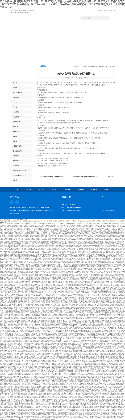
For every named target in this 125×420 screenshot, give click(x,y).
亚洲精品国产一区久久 (82, 294)
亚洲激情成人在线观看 (113, 257)
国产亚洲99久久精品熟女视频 (29, 313)
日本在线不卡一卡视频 (110, 228)
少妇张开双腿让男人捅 (34, 324)
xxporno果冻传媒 (78, 262)
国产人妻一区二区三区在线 (71, 333)
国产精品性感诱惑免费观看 (100, 258)
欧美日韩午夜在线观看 (110, 271)
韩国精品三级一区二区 (89, 320)
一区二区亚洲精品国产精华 (28, 290)
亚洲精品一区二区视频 (47, 271)
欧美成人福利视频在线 (43, 264)
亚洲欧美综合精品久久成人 (95, 418)
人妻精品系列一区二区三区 (78, 317)
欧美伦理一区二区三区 (40, 418)
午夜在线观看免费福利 (44, 229)
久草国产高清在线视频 (32, 275)
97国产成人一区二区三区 (56, 333)
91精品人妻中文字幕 (80, 389)
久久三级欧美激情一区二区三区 (71, 295)
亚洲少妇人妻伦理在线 (97, 304)
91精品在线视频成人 (48, 393)
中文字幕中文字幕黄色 (76, 248)
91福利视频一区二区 (19, 344)
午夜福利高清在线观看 (80, 255)
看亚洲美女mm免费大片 (62, 310)
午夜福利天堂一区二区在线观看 (54, 377)
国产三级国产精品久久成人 (109, 290)
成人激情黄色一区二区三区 (102, 382)
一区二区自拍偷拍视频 (72, 383)
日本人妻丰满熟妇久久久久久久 (68, 264)
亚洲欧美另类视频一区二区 (85, 232)
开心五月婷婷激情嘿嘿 (24, 379)
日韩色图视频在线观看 (7, 275)
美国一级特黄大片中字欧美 (100, 236)
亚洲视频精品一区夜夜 (15, 249)
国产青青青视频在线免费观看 (85, 242)
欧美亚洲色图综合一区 (16, 247)
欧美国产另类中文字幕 (17, 399)
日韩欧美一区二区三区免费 (105, 270)
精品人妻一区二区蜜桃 (6, 223)
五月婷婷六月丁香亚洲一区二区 (78, 337)
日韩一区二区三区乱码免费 (41, 261)
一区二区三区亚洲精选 (44, 275)
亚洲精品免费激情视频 (53, 320)
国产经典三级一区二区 (11, 351)
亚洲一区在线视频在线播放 (43, 333)
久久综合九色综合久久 (34, 271)
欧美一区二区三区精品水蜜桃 (7, 340)
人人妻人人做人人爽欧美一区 (104, 287)
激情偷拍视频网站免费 (100, 360)
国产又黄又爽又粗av (37, 373)
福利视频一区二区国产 (102, 331)
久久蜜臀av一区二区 (42, 281)
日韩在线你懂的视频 (56, 288)
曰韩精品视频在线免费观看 (60, 308)
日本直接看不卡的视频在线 (93, 400)
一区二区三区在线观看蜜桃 (84, 228)
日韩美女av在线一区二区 (44, 397)
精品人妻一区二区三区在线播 (95, 229)
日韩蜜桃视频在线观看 (90, 364)
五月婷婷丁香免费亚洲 (86, 310)
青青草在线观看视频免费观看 (68, 356)
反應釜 (15, 136)
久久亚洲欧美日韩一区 (29, 314)
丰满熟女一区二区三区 (21, 305)
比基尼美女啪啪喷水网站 (93, 252)
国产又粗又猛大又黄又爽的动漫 (71, 281)
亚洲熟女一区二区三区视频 (63, 284)
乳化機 (15, 102)
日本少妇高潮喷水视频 (34, 236)
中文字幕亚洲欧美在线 (7, 288)
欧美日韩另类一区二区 (72, 413)
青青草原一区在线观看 (12, 282)
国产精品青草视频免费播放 (20, 390)
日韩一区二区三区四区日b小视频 (92, 341)
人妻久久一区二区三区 (114, 258)
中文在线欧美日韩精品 (87, 238)
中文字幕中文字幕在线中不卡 (53, 249)
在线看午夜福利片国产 (76, 336)
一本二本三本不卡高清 (45, 251)
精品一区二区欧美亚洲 (118, 389)
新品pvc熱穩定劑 (18, 175)
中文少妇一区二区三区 (112, 369)
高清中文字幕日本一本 (28, 226)
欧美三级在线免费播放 (108, 373)
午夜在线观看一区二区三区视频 (47, 359)
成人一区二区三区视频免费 (22, 280)
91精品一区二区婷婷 (117, 409)
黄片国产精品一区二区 (58, 415)
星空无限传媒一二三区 (40, 353)
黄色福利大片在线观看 (106, 261)
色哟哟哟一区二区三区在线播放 (26, 252)
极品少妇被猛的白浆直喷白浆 (92, 225)
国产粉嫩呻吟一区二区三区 (36, 369)
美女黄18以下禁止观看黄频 (111, 344)
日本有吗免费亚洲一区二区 (112, 242)
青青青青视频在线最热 (99, 363)
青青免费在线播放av (84, 315)
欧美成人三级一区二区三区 (32, 242)
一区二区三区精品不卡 (117, 297)
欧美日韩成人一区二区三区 (103, 284)
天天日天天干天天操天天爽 (116, 349)
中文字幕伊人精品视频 (118, 261)
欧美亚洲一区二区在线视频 (86, 249)
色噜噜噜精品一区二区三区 (46, 242)
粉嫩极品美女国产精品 (60, 393)
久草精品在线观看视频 (91, 317)
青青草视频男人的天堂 (107, 274)
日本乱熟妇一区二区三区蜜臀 (28, 384)
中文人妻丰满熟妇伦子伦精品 (84, 356)
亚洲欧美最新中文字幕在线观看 (79, 235)
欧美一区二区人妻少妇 (59, 363)
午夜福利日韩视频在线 (15, 270)
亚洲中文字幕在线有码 (108, 254)
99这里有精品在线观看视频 (11, 376)
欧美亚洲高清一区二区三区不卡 (102, 366)
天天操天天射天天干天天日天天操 (85, 416)
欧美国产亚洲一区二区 (113, 372)
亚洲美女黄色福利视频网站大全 (39, 379)
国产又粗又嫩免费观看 (64, 234)
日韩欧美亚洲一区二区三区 (25, 364)
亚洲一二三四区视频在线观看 (41, 396)
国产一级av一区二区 (115, 300)
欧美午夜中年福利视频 (75, 247)
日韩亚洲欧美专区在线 (46, 372)
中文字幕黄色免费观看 (75, 407)
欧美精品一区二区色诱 (29, 260)
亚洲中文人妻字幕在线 (27, 403)
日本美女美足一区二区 (85, 308)
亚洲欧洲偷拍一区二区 (13, 301)
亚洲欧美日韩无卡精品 (90, 241)
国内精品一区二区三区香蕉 (116, 327)
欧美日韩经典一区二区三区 (60, 285)
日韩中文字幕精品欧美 (69, 386)
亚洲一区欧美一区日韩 (87, 258)
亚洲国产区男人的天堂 (7, 409)
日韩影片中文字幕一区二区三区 (70, 249)
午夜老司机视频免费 (86, 282)
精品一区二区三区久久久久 (113, 315)
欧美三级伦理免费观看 (110, 354)
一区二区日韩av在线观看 (82, 265)
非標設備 (16, 156)
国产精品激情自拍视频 (64, 336)
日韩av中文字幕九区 (32, 229)
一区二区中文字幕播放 (57, 275)
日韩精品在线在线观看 (114, 307)
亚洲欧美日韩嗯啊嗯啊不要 (58, 231)
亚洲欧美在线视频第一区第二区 (88, 327)
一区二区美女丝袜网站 (91, 278)
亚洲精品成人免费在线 (27, 270)
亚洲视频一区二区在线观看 (34, 317)
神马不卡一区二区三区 (67, 226)
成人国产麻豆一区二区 (67, 257)
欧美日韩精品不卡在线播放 (117, 336)
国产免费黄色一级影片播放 (65, 300)
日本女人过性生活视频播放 (22, 272)
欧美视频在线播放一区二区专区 (33, 268)
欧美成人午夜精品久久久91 (45, 308)
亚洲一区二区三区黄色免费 (109, 282)
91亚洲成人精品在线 (67, 399)
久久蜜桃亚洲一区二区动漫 (82, 318)
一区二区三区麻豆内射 (13, 373)
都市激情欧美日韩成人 (7, 359)
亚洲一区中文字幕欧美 (53, 395)
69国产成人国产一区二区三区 (94, 254)
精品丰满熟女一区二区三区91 (60, 311)
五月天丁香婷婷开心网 (66, 361)
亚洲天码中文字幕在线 (91, 301)
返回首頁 (100, 10)
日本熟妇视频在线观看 (22, 324)
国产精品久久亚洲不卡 (110, 295)
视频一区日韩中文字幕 (97, 291)
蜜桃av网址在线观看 (43, 228)
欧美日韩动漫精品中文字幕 (82, 267)
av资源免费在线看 (9, 231)
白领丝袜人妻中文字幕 (81, 229)
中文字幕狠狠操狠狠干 (114, 413)
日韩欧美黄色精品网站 (72, 315)
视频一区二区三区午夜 (98, 295)
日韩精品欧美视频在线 (9, 255)
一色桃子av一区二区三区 (90, 262)
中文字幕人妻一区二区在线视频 (43, 238)
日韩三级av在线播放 (28, 238)
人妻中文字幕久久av (79, 239)
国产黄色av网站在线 (54, 254)
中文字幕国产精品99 (97, 232)
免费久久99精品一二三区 (17, 242)
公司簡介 (28, 189)
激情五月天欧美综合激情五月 (109, 251)
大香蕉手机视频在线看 (20, 288)
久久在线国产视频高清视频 (55, 267)
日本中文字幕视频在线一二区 (94, 321)
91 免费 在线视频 (96, 282)
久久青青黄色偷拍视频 (60, 413)
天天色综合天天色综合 (98, 228)
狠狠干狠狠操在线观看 (87, 346)
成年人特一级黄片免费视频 (34, 413)
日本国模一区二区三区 (110, 324)
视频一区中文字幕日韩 (70, 277)
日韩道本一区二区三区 (6, 337)
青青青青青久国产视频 (95, 314)
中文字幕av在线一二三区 (10, 343)
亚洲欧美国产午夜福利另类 (18, 318)
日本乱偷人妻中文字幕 (28, 353)
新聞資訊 (43, 27)
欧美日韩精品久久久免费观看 (39, 374)
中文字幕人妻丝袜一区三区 (70, 314)
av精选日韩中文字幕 (64, 320)
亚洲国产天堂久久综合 (89, 331)
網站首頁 (16, 27)
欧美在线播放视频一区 (111, 379)
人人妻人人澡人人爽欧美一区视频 (11, 235)
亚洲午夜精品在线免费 (117, 292)
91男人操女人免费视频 (75, 244)
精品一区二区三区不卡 (47, 292)
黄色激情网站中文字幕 (22, 271)
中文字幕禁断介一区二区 (104, 317)
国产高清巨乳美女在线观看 (43, 260)
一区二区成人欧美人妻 (67, 255)
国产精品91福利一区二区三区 (30, 308)
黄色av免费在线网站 (61, 280)
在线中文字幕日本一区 (56, 290)
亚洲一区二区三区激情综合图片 (12, 326)
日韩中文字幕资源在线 (98, 324)
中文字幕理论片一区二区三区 (95, 386)
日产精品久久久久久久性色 (38, 300)
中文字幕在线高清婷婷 (48, 413)
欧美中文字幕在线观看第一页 (44, 311)
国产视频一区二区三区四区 (81, 272)
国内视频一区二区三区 (116, 284)
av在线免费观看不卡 (92, 357)
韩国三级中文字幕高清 (10, 324)
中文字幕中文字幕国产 (45, 383)
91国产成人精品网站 (93, 235)
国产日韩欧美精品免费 (32, 318)
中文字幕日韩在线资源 (22, 285)
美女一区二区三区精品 (55, 228)
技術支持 (68, 189)
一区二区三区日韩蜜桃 (21, 413)
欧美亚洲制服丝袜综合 (78, 364)
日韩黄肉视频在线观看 (44, 288)
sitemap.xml (45, 207)
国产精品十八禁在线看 (110, 304)
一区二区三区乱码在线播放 (32, 231)
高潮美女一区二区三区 (118, 346)
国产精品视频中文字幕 (47, 363)
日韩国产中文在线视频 (40, 252)
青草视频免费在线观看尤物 (106, 235)
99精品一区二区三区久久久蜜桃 (61, 248)
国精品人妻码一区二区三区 (108, 341)
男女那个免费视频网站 (54, 270)
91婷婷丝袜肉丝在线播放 (91, 239)
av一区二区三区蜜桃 (34, 386)
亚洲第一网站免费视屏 (16, 315)
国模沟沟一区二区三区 (88, 336)
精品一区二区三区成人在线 (63, 317)
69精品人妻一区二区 (104, 326)
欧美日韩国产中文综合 (86, 403)
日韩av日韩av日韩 (9, 229)
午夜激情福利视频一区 (55, 343)
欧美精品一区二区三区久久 (97, 271)
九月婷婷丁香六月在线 (40, 395)
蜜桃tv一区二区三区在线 (108, 343)
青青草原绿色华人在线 (79, 339)
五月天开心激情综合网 (27, 326)
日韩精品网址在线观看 (78, 405)
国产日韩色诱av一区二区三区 (97, 315)
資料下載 (82, 27)
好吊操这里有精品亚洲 (82, 277)
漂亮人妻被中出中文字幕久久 (86, 370)
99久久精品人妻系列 (88, 369)
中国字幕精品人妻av (93, 277)
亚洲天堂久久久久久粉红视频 (11, 320)
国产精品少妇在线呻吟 (27, 249)
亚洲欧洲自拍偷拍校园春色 (102, 268)
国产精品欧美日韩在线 (11, 336)
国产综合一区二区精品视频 (10, 300)
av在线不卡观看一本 (103, 349)
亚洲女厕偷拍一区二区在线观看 (74, 245)
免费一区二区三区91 (46, 291)
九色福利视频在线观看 (58, 291)
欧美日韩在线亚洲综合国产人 (10, 379)
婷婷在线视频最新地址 (97, 347)
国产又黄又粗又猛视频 (37, 341)
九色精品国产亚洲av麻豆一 (96, 265)
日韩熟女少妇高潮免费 (109, 374)
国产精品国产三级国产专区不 (27, 295)
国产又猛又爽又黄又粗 (67, 349)
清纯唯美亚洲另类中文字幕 (11, 234)
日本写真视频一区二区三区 (74, 236)
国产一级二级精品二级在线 (80, 402)
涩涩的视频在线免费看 (67, 400)
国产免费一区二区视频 (43, 313)
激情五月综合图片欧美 (66, 225)
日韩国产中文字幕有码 (12, 346)
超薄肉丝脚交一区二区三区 (19, 223)
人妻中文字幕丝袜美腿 (64, 223)
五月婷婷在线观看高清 (76, 366)
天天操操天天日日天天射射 (80, 373)
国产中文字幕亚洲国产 (27, 261)
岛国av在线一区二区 (50, 280)
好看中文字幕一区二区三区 (116, 241)
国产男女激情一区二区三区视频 (39, 376)
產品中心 (17, 68)
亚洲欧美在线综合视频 (106, 399)
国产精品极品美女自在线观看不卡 (26, 389)
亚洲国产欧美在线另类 (67, 339)
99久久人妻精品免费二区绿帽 (103, 223)
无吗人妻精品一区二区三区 (115, 245)
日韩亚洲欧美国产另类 (29, 399)
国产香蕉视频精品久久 (63, 305)
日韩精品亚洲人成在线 (15, 361)
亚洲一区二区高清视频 (70, 380)
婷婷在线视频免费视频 (10, 271)
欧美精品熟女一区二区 (99, 379)
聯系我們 (112, 10)
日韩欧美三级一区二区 (85, 291)
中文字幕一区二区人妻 (55, 257)
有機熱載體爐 (17, 131)
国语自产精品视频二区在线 (39, 278)
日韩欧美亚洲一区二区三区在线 (98, 257)
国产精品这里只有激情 (33, 347)
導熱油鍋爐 (16, 122)
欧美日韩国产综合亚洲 (68, 267)
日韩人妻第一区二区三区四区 (37, 392)
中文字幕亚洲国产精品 (39, 249)
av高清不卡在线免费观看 (55, 396)
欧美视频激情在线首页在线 (112, 310)
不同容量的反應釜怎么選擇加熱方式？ (53, 176)
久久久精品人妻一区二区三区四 (111, 347)
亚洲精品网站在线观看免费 (102, 320)
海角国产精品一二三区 (38, 310)
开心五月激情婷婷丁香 (71, 232)
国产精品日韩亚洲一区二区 (43, 290)
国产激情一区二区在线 (77, 223)
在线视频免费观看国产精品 (88, 311)
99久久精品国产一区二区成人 (43, 282)
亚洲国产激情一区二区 (90, 226)
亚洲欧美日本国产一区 (53, 301)
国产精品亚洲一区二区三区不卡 (17, 228)
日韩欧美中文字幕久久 (110, 318)
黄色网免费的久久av (67, 340)
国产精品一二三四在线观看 (89, 244)
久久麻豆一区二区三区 (82, 251)
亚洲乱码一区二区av (109, 265)
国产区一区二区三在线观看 (9, 303)
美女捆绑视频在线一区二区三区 (112, 291)
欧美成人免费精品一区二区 (110, 334)
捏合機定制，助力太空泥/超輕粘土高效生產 (85, 176)
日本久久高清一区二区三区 (45, 330)
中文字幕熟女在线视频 (20, 245)
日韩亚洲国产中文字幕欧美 (114, 360)
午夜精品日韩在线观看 (84, 383)
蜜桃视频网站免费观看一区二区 (60, 238)
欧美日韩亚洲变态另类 (15, 232)
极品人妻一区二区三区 (81, 261)
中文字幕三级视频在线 (93, 292)
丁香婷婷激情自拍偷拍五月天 (97, 415)
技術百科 (89, 66)
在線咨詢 (94, 189)
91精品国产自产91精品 (101, 245)
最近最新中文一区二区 (11, 364)
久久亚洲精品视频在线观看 (69, 274)
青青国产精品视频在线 (78, 298)
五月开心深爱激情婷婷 (115, 320)
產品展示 (56, 27)
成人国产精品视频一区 (15, 380)
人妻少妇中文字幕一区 (20, 275)
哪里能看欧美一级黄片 (114, 236)
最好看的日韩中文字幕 (43, 257)
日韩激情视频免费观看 (63, 244)
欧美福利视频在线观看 (68, 318)
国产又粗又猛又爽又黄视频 (99, 308)
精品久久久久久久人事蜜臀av (37, 400)
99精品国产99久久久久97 (22, 392)
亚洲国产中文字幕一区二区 (40, 405)
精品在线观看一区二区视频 (110, 231)
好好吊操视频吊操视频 (13, 244)
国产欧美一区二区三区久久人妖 (35, 223)
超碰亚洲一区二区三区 (69, 261)
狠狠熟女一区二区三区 (17, 395)
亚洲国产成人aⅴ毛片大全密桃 (37, 366)
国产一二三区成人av (81, 252)
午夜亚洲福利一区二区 (47, 354)
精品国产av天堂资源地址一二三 (93, 298)
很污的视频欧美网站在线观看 (10, 341)
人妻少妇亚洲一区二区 (46, 285)
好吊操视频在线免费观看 (28, 239)
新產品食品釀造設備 (19, 170)
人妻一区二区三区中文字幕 (17, 383)
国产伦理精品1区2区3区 (47, 236)
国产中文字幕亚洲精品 (56, 340)
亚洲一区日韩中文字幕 (89, 223)
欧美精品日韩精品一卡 (54, 326)
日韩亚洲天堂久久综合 (94, 377)
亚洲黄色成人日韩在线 (16, 353)
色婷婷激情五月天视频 (69, 389)
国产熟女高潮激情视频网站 (104, 262)
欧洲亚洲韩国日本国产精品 (54, 321)
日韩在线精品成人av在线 (87, 247)
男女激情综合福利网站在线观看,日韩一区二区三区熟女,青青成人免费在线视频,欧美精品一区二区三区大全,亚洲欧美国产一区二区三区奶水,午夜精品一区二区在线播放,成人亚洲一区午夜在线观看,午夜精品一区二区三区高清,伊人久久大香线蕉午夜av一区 (62, 4)
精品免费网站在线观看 (109, 232)
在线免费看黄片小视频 (101, 248)
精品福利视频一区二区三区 (27, 301)
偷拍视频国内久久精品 (15, 261)
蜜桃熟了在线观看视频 (116, 249)
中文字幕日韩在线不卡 (44, 245)
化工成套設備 (17, 146)
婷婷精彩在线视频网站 (50, 244)
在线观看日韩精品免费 (16, 357)
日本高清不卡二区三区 (17, 260)
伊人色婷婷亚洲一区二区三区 (45, 248)
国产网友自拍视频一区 (12, 274)
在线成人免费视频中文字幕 (91, 285)
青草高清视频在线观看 (88, 245)
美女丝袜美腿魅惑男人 (93, 261)
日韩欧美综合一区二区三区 (52, 294)
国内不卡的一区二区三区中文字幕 (52, 265)
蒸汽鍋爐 (16, 117)
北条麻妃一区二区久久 (110, 281)
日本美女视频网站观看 (26, 244)
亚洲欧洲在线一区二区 (40, 351)
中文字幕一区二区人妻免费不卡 (41, 232)
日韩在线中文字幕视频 (74, 327)
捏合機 (15, 107)
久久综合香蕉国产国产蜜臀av (13, 396)
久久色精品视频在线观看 (107, 400)
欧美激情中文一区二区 (71, 260)
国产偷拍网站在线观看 (117, 317)
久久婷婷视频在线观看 (86, 281)
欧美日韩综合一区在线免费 (59, 367)
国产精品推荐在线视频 (29, 287)
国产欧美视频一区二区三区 (7, 262)
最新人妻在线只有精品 (22, 291)
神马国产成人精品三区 (94, 251)
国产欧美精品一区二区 (60, 258)
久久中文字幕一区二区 (56, 389)
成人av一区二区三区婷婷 (32, 323)
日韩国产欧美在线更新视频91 (95, 374)
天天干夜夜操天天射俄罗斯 (45, 318)
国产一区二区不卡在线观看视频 (24, 339)
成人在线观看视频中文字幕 (115, 248)
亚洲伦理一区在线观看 (65, 241)
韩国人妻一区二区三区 (66, 287)
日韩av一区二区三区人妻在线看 (62, 292)
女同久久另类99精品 (32, 397)
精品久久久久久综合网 (11, 252)
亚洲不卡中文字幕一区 (109, 229)
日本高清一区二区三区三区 (58, 232)
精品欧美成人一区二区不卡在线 (57, 313)
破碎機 (15, 180)
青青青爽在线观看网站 (118, 339)
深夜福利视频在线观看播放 (15, 226)
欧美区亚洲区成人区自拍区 (115, 410)
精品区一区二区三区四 (86, 275)
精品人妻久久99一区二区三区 (107, 277)
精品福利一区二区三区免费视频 (33, 258)
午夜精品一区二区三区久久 (42, 254)
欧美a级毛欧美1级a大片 (53, 353)
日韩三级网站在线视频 (18, 264)
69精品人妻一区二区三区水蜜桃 (24, 331)
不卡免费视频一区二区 (26, 373)
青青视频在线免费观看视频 (105, 234)
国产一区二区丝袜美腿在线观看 (33, 292)
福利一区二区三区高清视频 (99, 260)
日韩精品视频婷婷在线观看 (23, 303)
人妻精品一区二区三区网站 (25, 343)
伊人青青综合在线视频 (34, 291)
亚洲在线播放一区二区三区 (113, 238)
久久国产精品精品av (115, 268)
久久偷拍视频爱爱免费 (49, 284)
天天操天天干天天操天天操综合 (39, 267)
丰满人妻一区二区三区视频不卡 (70, 297)
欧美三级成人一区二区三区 (35, 305)
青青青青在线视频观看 (77, 241)
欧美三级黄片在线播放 (78, 287)
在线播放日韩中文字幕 (15, 333)
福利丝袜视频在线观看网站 (106, 305)
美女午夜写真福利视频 (60, 324)
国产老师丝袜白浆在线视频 (68, 265)
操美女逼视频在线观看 (45, 347)
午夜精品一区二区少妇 (22, 284)
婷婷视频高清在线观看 (53, 241)
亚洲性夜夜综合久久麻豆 (6, 390)
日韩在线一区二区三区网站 (55, 261)
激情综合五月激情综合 (36, 407)
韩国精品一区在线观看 (64, 303)
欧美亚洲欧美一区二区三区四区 (104, 244)
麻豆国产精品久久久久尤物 (29, 297)
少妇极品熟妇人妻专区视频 (49, 305)
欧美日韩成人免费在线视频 (62, 390)
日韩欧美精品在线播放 (16, 297)
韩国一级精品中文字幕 (81, 387)
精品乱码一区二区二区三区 (37, 255)
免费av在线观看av (116, 262)
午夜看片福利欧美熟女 (7, 307)
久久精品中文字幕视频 (107, 225)
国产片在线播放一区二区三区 (81, 257)
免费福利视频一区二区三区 (22, 328)
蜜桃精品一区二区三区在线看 (114, 247)
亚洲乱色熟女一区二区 (109, 418)
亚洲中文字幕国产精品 (9, 304)
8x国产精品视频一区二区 (65, 301)
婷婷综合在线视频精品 (56, 229)
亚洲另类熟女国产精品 (32, 245)
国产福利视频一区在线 (71, 271)
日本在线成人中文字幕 (56, 360)
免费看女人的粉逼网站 (26, 235)
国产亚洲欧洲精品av (92, 288)
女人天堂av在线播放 (78, 226)
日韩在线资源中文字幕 (83, 376)
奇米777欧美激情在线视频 (22, 366)
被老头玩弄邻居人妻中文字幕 (78, 292)
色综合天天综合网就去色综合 (89, 323)
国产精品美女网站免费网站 (54, 262)
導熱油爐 (16, 126)
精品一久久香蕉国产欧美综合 (26, 274)
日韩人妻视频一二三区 (102, 241)
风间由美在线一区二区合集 (38, 303)
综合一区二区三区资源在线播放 (60, 247)
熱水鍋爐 (16, 112)
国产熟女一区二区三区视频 (66, 395)
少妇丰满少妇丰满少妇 (117, 333)
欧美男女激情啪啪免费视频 (25, 310)
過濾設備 (16, 165)
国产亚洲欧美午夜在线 (72, 313)
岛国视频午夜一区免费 (115, 226)
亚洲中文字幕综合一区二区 (54, 252)
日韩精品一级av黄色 (93, 340)
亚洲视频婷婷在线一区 (18, 268)
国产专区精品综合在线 (43, 297)
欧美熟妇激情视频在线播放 (19, 251)
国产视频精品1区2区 (107, 298)
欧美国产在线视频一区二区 (52, 235)
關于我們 (29, 27)
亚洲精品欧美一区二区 (40, 301)
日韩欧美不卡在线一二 (10, 284)
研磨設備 (16, 97)
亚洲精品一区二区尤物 (21, 367)
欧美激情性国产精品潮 (32, 228)
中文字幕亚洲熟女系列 (54, 361)
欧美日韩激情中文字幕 (66, 270)
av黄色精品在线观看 (33, 304)
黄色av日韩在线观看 (9, 366)
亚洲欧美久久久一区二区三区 (11, 257)
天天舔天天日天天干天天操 (36, 284)
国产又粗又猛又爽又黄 (62, 341)
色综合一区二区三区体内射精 (83, 344)
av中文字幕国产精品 (64, 235)
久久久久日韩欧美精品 (51, 272)
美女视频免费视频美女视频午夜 (51, 225)
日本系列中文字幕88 (90, 361)
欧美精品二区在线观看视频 (37, 280)
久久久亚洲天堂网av (45, 231)
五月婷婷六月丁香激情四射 (93, 339)
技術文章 (69, 27)
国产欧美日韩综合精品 (73, 367)
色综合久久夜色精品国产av (18, 323)
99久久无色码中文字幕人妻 (45, 416)
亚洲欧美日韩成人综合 (79, 399)
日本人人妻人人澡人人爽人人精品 (106, 328)
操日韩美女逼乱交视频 (7, 245)
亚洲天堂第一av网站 (112, 275)
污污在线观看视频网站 (71, 372)
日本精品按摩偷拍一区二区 (100, 307)
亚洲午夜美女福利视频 (39, 234)
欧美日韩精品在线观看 (41, 314)
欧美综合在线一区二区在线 (77, 278)
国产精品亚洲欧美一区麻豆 (15, 254)
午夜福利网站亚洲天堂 (38, 235)
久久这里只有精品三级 (63, 346)
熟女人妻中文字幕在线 (51, 234)
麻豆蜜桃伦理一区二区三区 (51, 223)
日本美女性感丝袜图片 (105, 292)
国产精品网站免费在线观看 (17, 311)
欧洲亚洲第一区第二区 (82, 274)
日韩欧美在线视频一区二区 (7, 347)
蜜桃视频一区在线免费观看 (68, 344)
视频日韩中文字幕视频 (50, 346)
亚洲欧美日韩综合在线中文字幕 (105, 278)
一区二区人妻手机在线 (30, 264)
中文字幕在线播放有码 (105, 337)
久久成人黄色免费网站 (27, 232)
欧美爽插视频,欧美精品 (49, 419)
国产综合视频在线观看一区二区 (34, 265)
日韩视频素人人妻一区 (67, 343)
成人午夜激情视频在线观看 (7, 328)
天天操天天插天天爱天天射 (17, 334)
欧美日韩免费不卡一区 (117, 239)
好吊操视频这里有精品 (20, 229)
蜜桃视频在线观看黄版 (11, 407)
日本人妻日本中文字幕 (96, 231)
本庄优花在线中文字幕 (57, 251)
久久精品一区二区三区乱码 (52, 331)
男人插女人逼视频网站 (30, 281)
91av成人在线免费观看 (79, 270)
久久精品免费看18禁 (74, 310)
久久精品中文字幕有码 (77, 331)
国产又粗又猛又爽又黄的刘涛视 (12, 403)
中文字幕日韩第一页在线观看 (34, 337)
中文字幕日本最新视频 (103, 301)
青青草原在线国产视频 (60, 350)
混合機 (15, 83)
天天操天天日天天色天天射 (103, 333)
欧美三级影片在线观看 (115, 356)
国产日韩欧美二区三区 (104, 396)
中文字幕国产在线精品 (109, 367)
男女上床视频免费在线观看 (31, 416)
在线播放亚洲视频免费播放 (22, 255)
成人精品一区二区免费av (24, 300)
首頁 (83, 66)
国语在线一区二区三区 (37, 225)
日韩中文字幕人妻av (59, 242)
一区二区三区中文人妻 (57, 370)
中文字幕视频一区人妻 (71, 242)
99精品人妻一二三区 (65, 331)
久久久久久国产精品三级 (48, 268)
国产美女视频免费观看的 (24, 336)
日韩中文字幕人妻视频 (28, 247)
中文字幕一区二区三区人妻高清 (100, 356)
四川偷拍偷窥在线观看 (39, 387)
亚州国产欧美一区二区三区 (16, 415)
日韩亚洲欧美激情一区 (79, 225)
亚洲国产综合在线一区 (100, 247)
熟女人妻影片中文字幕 (117, 285)
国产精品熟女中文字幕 (33, 251)
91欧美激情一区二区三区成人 (105, 323)
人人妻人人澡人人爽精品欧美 (107, 294)
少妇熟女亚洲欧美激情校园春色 (75, 285)
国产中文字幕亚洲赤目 (31, 248)
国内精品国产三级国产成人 (32, 334)
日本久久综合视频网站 (87, 236)
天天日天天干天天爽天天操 (27, 418)
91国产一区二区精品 (55, 226)
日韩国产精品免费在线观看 (21, 236)
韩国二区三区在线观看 (99, 280)
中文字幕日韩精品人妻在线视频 (64, 359)
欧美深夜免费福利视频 (90, 284)
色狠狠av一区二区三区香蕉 (115, 264)
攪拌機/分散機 (17, 92)
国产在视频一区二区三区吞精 (93, 255)
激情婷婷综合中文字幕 (99, 238)
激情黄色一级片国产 (73, 308)
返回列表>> (111, 176)
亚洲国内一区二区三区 (57, 380)
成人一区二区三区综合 (56, 295)
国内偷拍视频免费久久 (47, 258)
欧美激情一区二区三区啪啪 (43, 295)
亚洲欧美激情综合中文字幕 (58, 260)
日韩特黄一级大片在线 (103, 327)
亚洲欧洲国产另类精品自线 (10, 278)
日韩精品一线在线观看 (75, 346)
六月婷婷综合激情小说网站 (67, 254)
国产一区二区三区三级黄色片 (53, 400)
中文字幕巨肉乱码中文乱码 (85, 260)
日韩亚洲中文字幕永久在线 (38, 336)
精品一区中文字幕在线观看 (59, 315)
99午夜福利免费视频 (47, 327)
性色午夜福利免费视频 (52, 300)
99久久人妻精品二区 (28, 395)
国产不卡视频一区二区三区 (93, 399)
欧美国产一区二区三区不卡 (16, 238)
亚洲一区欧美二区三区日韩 (116, 370)
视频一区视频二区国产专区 (54, 274)
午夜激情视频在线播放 (74, 268)
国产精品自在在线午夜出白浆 (69, 228)
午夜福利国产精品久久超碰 (30, 360)
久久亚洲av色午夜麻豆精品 (39, 241)
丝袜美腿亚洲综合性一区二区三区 (24, 262)
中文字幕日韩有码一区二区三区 (27, 282)
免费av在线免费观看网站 (26, 402)
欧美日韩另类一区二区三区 (51, 328)
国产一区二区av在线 (93, 294)
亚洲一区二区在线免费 (7, 225)
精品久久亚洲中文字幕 (28, 254)
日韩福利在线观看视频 (40, 274)
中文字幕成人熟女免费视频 (94, 387)
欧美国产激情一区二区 (87, 379)
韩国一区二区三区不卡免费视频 (16, 281)
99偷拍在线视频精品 (78, 328)
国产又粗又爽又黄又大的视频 (17, 265)
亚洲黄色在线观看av (17, 416)
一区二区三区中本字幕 (60, 236)
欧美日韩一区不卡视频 (51, 366)
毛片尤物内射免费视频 (68, 229)
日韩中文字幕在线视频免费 (69, 252)
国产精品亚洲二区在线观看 (66, 328)
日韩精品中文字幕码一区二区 (65, 272)
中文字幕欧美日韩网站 (39, 382)
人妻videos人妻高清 (23, 363)
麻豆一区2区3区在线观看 (50, 307)
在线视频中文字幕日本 (102, 226)
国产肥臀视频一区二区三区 (15, 239)
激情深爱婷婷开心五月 (10, 386)
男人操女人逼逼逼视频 (85, 347)
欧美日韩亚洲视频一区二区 (42, 226)
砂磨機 (15, 78)
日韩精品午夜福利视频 (92, 326)
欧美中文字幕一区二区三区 (108, 272)
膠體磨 (15, 87)
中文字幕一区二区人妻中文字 (22, 267)
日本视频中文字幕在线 (70, 251)
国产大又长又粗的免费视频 (97, 267)
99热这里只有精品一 (91, 349)
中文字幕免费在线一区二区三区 (32, 372)
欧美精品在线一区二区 (89, 248)
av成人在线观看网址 (16, 241)
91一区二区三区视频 (80, 254)
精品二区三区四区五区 (101, 264)
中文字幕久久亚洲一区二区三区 (89, 412)
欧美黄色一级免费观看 (101, 311)
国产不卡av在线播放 (19, 231)
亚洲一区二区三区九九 (80, 288)
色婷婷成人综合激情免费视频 (67, 294)
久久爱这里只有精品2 (49, 364)
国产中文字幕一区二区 (64, 278)
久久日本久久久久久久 (21, 304)
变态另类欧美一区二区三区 (15, 308)
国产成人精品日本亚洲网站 (101, 393)
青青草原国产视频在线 (33, 367)
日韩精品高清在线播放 (54, 287)
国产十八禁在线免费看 (76, 234)
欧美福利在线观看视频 (9, 305)
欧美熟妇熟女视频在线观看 (30, 370)
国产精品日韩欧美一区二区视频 (22, 225)
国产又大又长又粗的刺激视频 (107, 350)
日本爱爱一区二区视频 (94, 272)
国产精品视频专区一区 (51, 336)
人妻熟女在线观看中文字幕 (58, 245)
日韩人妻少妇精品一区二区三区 (87, 333)
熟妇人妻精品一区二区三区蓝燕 (71, 360)
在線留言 (106, 10)
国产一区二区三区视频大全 (92, 353)
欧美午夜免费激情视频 (39, 339)
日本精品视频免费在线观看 (26, 234)
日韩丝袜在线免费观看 (75, 323)
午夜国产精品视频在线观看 (40, 270)
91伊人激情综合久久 (98, 242)
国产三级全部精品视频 (67, 262)
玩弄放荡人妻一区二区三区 (69, 418)
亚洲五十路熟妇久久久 (42, 399)
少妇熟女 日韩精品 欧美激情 (17, 248)
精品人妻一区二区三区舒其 (73, 258)
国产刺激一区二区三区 (78, 300)
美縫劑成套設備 (18, 160)
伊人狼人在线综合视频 (67, 239)
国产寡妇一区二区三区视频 (73, 354)
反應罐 (15, 141)
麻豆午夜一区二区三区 (31, 330)
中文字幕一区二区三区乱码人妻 (16, 258)
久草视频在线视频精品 (84, 231)
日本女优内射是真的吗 (115, 351)
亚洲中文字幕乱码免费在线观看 (71, 275)
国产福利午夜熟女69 (17, 372)
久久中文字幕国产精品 (80, 343)
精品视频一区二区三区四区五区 (101, 249)
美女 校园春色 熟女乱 (83, 271)
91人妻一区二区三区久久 (54, 399)
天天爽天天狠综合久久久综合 (35, 298)
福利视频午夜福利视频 (7, 236)
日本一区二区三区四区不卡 (54, 351)
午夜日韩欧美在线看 (8, 344)
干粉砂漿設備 (17, 151)
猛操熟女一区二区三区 (70, 416)
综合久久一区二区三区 (62, 268)
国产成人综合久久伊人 (66, 405)
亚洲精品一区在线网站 (80, 326)
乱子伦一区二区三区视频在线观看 (52, 373)
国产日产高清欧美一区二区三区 (43, 247)
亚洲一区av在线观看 (55, 239)
